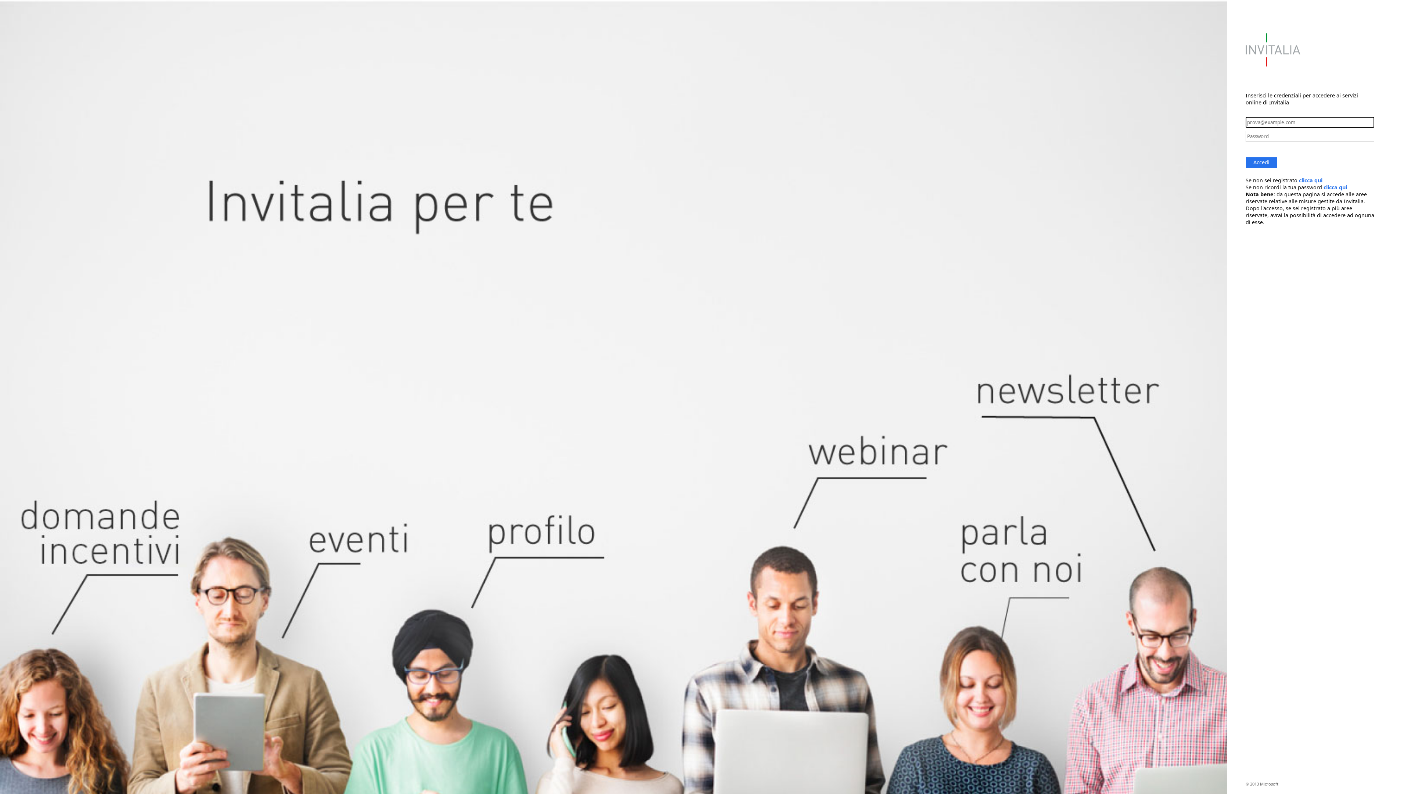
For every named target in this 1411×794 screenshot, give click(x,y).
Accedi (1261, 162)
